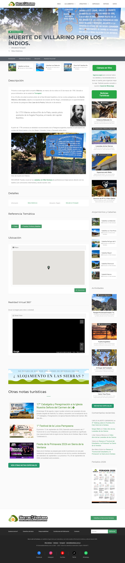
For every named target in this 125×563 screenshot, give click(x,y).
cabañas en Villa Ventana (43, 180)
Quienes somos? (13, 531)
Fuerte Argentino (104, 342)
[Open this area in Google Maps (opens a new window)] (16, 351)
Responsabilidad (43, 531)
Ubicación (37, 58)
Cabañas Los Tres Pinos (109, 231)
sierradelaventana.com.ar (73, 543)
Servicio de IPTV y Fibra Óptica (104, 198)
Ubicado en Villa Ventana (25, 68)
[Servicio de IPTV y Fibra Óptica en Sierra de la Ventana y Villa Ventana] (104, 191)
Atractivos (83, 4)
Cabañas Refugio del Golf (109, 241)
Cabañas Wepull (106, 253)
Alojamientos (69, 4)
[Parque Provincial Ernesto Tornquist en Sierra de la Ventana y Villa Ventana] (104, 305)
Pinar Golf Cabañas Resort (82, 65)
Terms (74, 352)
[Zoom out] (82, 349)
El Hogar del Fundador (104, 368)
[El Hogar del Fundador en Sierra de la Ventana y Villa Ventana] (104, 361)
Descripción (11, 58)
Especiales (96, 4)
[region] (49, 336)
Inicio (59, 4)
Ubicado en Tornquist (18, 48)
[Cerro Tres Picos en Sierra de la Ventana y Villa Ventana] (104, 387)
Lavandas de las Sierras (104, 146)
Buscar (113, 531)
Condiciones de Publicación (61, 531)
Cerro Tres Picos (104, 394)
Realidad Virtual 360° (50, 58)
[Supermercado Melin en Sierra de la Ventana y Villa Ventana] (104, 165)
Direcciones (81, 290)
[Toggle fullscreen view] (82, 322)
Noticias (106, 4)
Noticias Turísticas (104, 94)
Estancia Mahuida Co (104, 120)
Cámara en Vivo (104, 68)
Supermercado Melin (104, 172)
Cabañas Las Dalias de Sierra (55, 65)
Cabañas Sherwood (108, 263)
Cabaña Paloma (106, 274)
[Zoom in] (82, 345)
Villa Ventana (48, 543)
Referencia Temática (24, 58)
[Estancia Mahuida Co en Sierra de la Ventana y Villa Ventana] (104, 113)
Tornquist (38, 93)
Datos (115, 4)
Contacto (76, 531)
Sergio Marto (96, 429)
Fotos (16, 226)
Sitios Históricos (32, 203)
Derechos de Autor (28, 531)
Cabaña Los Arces (23, 66)
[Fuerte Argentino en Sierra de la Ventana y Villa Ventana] (104, 334)
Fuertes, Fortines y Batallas (32, 226)
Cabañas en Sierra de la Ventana (104, 518)
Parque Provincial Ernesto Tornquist (106, 313)
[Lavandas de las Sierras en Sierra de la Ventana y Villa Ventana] (104, 139)
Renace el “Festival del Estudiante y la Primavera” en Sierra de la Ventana (104, 443)
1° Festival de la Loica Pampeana (55, 425)
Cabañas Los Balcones (108, 221)
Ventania (55, 543)
